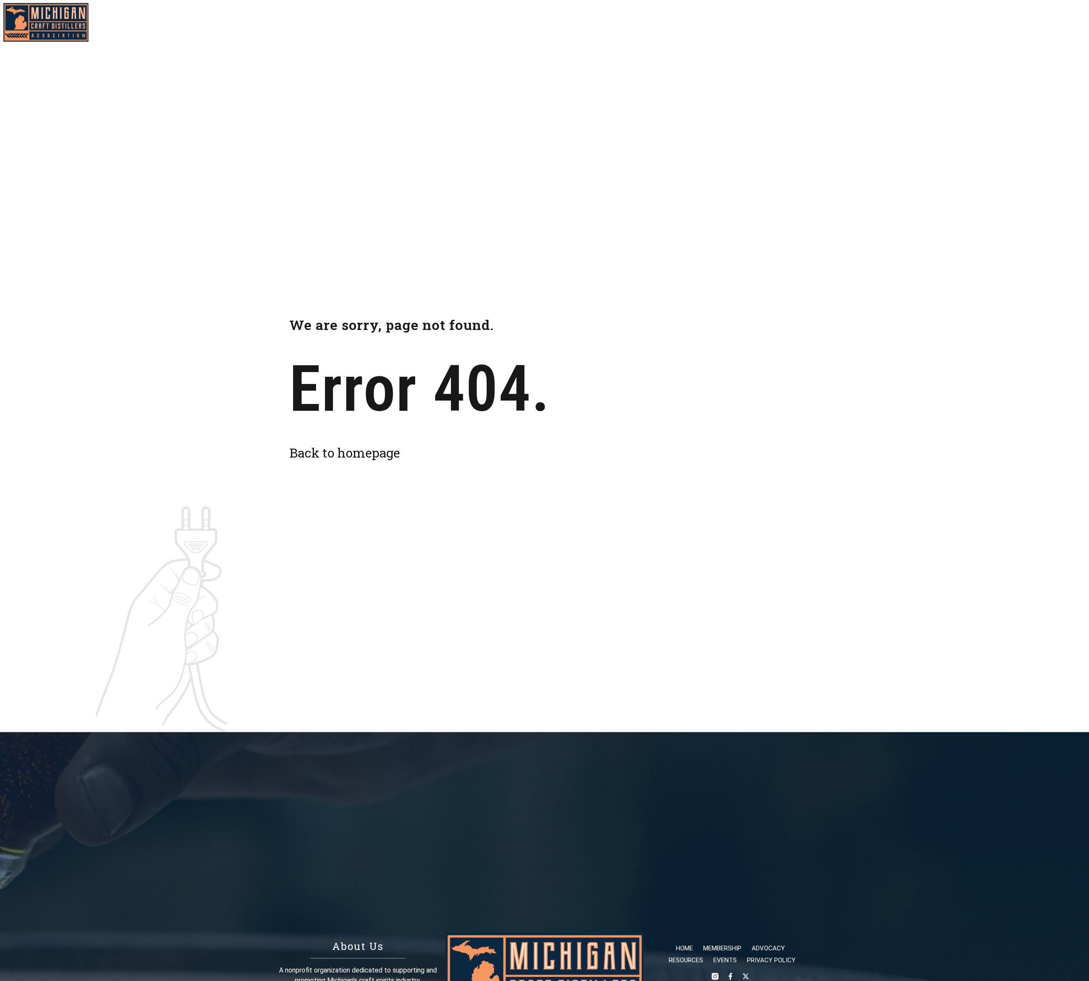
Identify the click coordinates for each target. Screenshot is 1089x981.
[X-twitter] (1079, 22)
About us (974, 22)
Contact (1019, 22)
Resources (886, 22)
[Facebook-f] (1063, 22)
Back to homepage (344, 452)
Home (738, 22)
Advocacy (836, 22)
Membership (783, 22)
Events (931, 22)
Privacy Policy (771, 960)
